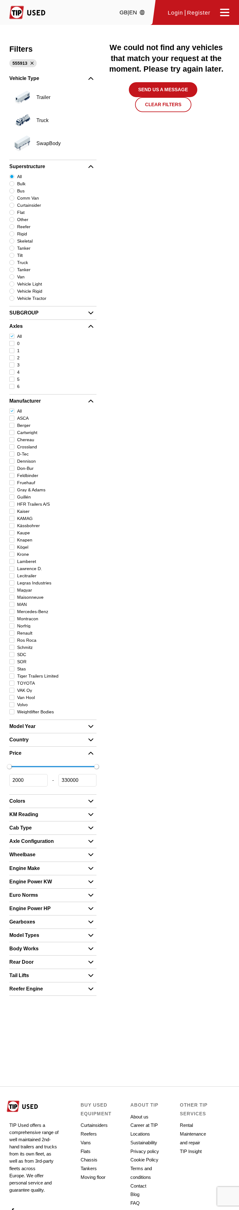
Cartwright (27, 432)
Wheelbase (22, 854)
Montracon (27, 619)
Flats (86, 1151)
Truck (22, 262)
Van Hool (26, 697)
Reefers (89, 1134)
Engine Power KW (30, 881)
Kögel (22, 547)
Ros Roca (26, 640)
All (19, 176)
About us (139, 1116)
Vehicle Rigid (29, 291)
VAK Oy (24, 690)
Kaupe (23, 533)
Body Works (24, 948)
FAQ (135, 1203)
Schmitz (25, 647)
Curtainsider (29, 205)
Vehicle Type (24, 78)
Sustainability (143, 1142)
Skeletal (25, 241)
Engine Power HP (30, 908)
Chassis (89, 1159)
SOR (21, 661)
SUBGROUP (24, 312)
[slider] (9, 766)
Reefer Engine (26, 988)
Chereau (25, 439)
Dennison (26, 461)
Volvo (22, 704)
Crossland (27, 447)
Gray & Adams (31, 490)
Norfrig (23, 626)
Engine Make (24, 868)
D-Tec (23, 454)
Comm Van (28, 198)
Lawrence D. (29, 568)
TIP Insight (191, 1151)
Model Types (24, 935)
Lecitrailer (26, 576)
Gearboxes (22, 921)
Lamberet (26, 561)
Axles (16, 326)
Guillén (24, 497)
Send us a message (163, 89)
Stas (21, 669)
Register (198, 13)
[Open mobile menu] (222, 12)
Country (19, 739)
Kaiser (23, 511)
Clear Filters (163, 104)
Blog (134, 1194)
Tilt (20, 255)
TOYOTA (26, 683)
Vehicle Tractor (31, 298)
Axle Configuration (31, 841)
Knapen (24, 540)
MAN (22, 604)
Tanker (23, 248)
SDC (21, 654)
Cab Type (20, 827)
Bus (21, 191)
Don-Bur (25, 468)
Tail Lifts (19, 975)
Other (22, 219)
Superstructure (27, 166)
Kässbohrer (28, 525)
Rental (186, 1125)
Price (15, 753)
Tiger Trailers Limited (38, 676)
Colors (17, 801)
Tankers (89, 1168)
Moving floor (93, 1177)
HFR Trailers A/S (33, 504)
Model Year (22, 726)
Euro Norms (23, 895)
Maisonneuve (30, 597)
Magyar (24, 590)
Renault (24, 633)
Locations (140, 1134)
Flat (21, 212)
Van (21, 277)
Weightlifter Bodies (35, 712)
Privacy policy (144, 1151)
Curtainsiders (94, 1125)
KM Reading (23, 814)
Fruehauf (26, 482)
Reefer (23, 227)
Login (175, 13)
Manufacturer (25, 401)
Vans (86, 1142)
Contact (138, 1186)
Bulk (21, 184)
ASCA (23, 418)
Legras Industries (34, 583)
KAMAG (25, 518)
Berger (23, 425)
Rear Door (21, 962)
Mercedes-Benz (32, 611)
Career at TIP (144, 1125)
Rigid (22, 234)
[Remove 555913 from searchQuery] (31, 63)
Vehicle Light (29, 284)
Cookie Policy (144, 1159)
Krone (23, 554)
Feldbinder (27, 475)
